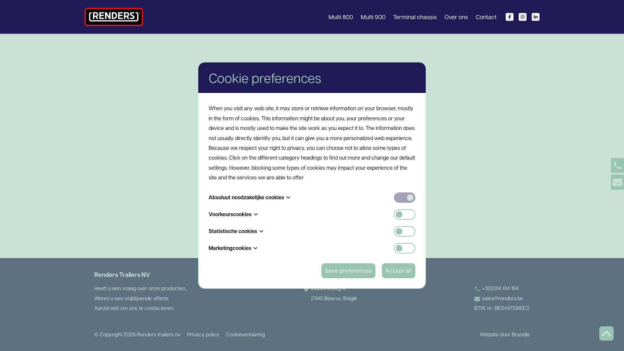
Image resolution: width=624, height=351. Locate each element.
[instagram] (522, 17)
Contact (486, 16)
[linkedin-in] (536, 17)
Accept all (398, 270)
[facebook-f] (510, 17)
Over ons (456, 16)
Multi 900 (373, 16)
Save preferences (348, 270)
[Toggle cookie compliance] (404, 214)
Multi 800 (341, 16)
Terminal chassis (415, 16)
